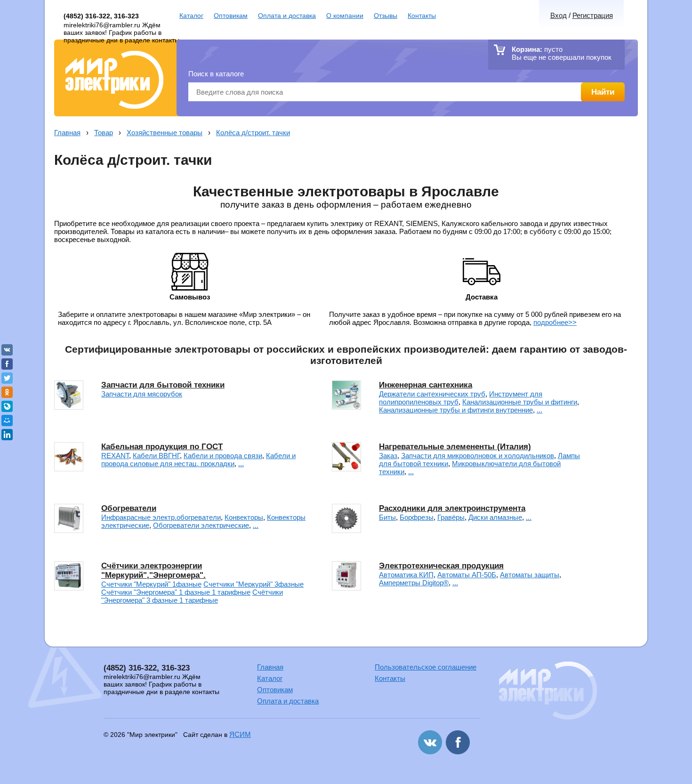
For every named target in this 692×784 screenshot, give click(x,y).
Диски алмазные (495, 517)
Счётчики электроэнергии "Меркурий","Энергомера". (153, 570)
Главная (67, 133)
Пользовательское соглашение (425, 667)
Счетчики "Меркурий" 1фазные (151, 584)
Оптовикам (231, 15)
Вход (558, 15)
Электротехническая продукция (441, 565)
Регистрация (592, 15)
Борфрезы (417, 517)
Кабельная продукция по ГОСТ (162, 446)
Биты (387, 517)
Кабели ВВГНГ (156, 456)
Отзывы (385, 15)
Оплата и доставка (287, 15)
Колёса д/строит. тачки (253, 133)
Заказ (388, 456)
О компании (344, 15)
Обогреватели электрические (201, 525)
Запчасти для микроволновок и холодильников (477, 456)
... (539, 410)
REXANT (115, 456)
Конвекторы (244, 517)
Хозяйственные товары (164, 133)
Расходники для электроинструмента (452, 508)
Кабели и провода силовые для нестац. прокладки (198, 460)
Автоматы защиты (529, 575)
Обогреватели (128, 508)
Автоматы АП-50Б (466, 575)
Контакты (422, 15)
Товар (103, 133)
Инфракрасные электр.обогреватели (161, 517)
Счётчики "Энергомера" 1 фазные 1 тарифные (175, 592)
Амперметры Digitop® (414, 583)
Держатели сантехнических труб (432, 394)
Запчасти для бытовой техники (163, 384)
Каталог (191, 15)
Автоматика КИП (406, 575)
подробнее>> (555, 322)
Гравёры (451, 517)
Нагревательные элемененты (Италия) (455, 446)
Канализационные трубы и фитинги (519, 402)
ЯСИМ (240, 734)
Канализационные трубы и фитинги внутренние (456, 410)
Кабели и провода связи (223, 456)
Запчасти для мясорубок (141, 394)
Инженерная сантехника (425, 384)
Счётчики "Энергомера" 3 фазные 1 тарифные (192, 596)
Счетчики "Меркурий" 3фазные (253, 584)
